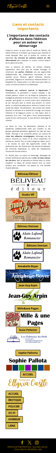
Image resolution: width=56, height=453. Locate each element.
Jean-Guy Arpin (28, 285)
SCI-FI (11, 413)
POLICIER (13, 406)
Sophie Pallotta (28, 353)
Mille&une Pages (28, 308)
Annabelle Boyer (28, 266)
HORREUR (14, 419)
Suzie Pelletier (28, 330)
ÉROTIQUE (14, 400)
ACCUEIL (28, 374)
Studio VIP (28, 194)
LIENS (11, 425)
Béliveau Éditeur (28, 174)
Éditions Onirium (28, 226)
